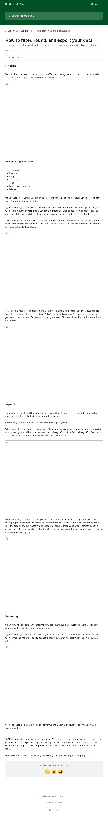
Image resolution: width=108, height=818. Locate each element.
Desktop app (26, 31)
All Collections (11, 31)
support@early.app (76, 755)
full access (21, 214)
